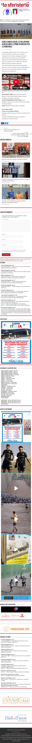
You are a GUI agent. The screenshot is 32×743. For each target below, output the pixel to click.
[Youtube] (17, 732)
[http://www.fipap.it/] (16, 11)
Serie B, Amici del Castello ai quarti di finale (14, 159)
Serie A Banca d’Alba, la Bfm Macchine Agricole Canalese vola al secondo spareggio (19, 134)
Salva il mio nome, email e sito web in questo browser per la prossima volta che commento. (14, 251)
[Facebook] (14, 732)
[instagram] (19, 732)
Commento (5, 219)
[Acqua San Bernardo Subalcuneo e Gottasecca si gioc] (16, 458)
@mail (23, 730)
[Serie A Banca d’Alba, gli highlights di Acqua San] (16, 580)
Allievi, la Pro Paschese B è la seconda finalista (11, 130)
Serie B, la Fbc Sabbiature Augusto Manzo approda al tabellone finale (14, 201)
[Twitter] (16, 732)
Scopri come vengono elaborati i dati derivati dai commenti (15, 260)
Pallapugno (8, 20)
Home (3, 20)
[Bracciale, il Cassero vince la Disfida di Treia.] (16, 488)
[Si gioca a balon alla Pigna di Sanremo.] (16, 549)
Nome (4, 234)
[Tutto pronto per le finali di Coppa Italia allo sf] (16, 427)
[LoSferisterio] (16, 4)
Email (3, 239)
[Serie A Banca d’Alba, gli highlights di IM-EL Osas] (16, 519)
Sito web (4, 244)
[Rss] (12, 732)
